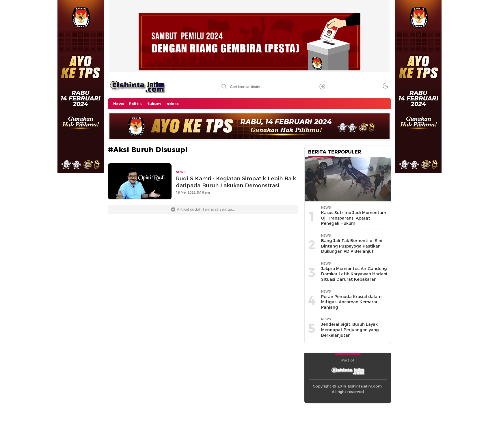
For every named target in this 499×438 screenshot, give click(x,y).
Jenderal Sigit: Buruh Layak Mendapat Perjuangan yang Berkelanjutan (350, 329)
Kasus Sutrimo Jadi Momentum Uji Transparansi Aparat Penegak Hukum (353, 218)
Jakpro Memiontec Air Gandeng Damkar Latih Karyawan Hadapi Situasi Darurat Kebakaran (354, 274)
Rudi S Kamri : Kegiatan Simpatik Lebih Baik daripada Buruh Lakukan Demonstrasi (236, 182)
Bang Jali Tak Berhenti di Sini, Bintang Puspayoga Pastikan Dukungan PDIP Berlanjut (352, 246)
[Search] (322, 86)
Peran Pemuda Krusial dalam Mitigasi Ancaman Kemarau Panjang (351, 302)
